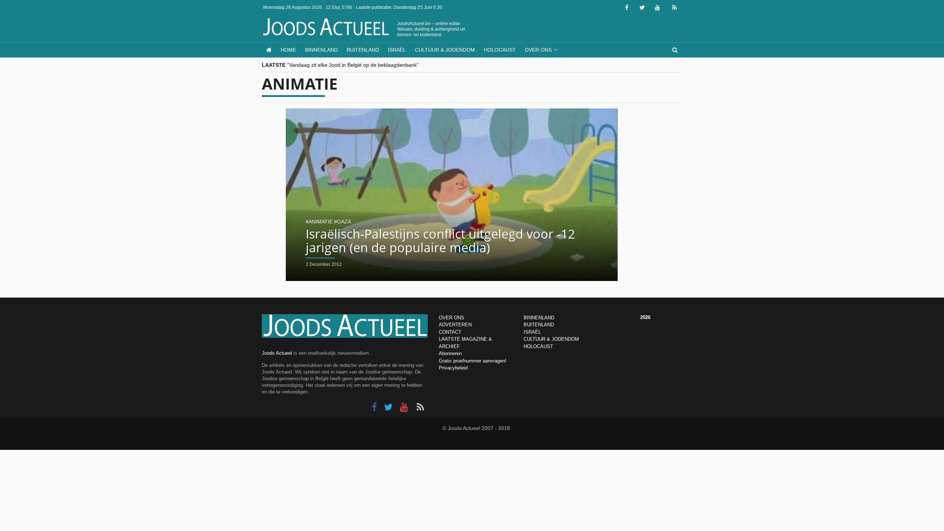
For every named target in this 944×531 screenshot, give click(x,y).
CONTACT (450, 332)
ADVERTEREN (455, 324)
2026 (645, 317)
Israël (397, 50)
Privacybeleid (453, 368)
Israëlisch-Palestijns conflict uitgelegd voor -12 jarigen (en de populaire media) (440, 240)
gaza (344, 222)
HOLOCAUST (538, 346)
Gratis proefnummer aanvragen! (472, 361)
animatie (321, 222)
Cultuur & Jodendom (445, 50)
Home (288, 50)
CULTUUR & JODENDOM (551, 339)
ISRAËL (532, 332)
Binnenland (321, 50)
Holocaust (500, 50)
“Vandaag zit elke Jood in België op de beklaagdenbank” (353, 64)
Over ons (538, 50)
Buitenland (363, 50)
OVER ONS (451, 317)
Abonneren (450, 353)
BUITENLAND (539, 324)
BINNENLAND (539, 317)
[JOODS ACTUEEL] (269, 50)
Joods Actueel (277, 353)
